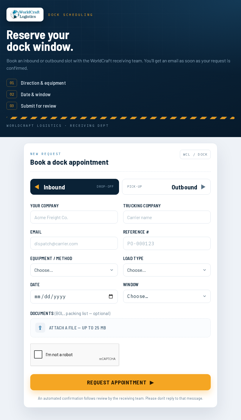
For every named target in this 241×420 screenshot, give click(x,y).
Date (35, 284)
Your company (44, 205)
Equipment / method (51, 258)
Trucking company (142, 205)
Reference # (136, 231)
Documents (70, 313)
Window (131, 284)
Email (35, 231)
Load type (133, 258)
